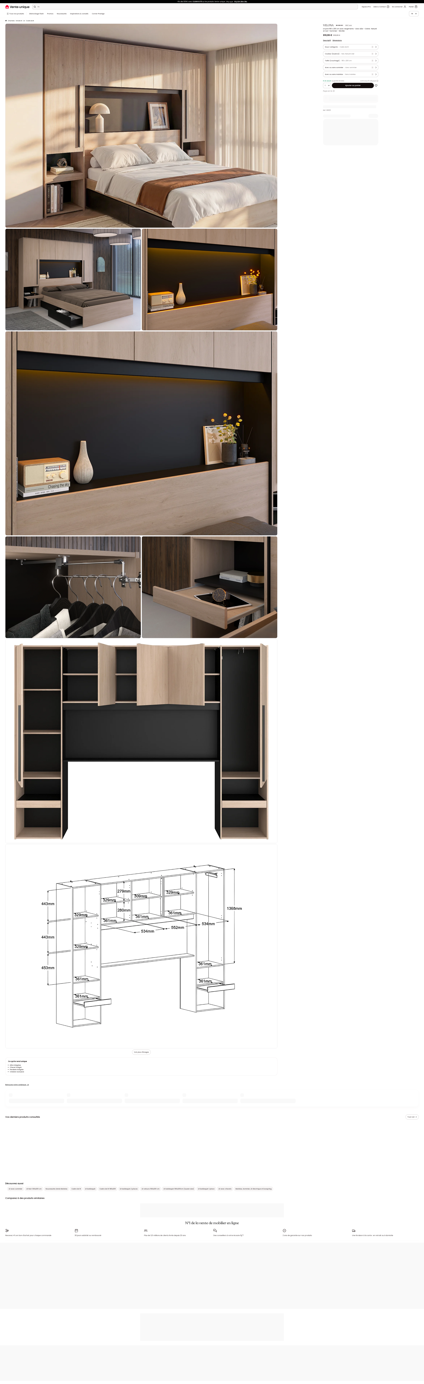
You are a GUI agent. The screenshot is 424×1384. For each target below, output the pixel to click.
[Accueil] (6, 21)
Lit (24, 21)
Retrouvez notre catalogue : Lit (17, 1085)
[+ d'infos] (334, 91)
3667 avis (348, 25)
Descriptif (327, 40)
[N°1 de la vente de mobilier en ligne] (17, 7)
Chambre (11, 21)
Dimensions (337, 40)
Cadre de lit (30, 21)
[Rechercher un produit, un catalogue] (34, 6)
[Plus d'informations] (377, 81)
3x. (331, 91)
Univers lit (19, 21)
